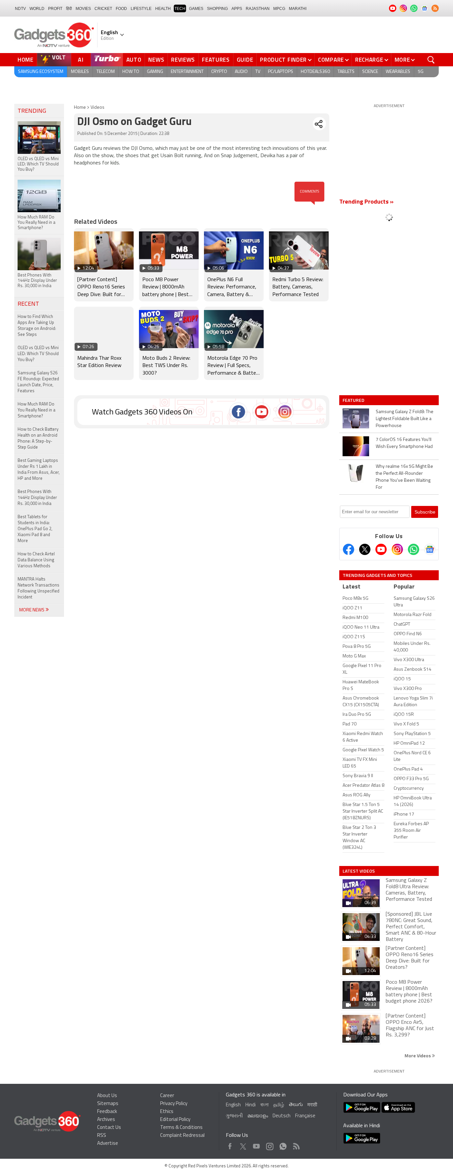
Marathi (297, 8)
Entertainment (187, 71)
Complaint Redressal (182, 1135)
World (37, 8)
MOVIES (83, 8)
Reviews (183, 59)
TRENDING (32, 111)
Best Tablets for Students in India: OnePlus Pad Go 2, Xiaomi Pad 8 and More (35, 529)
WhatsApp (283, 1145)
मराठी (312, 1105)
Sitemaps (107, 1103)
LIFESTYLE (141, 8)
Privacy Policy (173, 1103)
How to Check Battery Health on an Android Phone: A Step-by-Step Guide (38, 438)
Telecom (106, 71)
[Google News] (429, 549)
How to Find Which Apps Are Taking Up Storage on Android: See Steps (37, 326)
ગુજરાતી (234, 1116)
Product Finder (283, 59)
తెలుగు (296, 1104)
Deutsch (282, 1116)
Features (216, 59)
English (233, 1105)
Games (196, 8)
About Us (107, 1095)
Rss (295, 1145)
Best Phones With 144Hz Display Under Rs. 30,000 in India (37, 498)
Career (167, 1095)
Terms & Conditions (181, 1127)
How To (130, 71)
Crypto (219, 71)
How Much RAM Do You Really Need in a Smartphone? (36, 410)
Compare (331, 59)
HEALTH (163, 8)
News (156, 59)
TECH (179, 8)
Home (25, 59)
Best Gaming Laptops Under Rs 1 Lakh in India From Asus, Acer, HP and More (39, 470)
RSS (101, 1135)
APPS (236, 8)
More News (32, 610)
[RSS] (435, 8)
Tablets (346, 71)
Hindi (250, 1105)
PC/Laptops (280, 71)
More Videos (418, 1055)
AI (81, 59)
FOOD (121, 8)
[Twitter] (364, 549)
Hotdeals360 (315, 71)
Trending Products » (366, 202)
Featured (354, 400)
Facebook (230, 1145)
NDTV (20, 8)
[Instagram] (397, 549)
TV (257, 71)
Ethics (166, 1111)
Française (305, 1116)
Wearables (398, 71)
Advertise (107, 1143)
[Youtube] (381, 549)
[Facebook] (348, 549)
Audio (241, 71)
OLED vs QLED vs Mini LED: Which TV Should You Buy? (38, 354)
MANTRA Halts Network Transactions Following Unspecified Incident (38, 588)
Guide (245, 59)
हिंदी (69, 8)
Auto (134, 59)
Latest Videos (359, 871)
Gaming (155, 71)
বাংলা (264, 1105)
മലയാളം (257, 1116)
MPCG (279, 8)
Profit (55, 8)
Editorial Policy (175, 1119)
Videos (97, 107)
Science (370, 71)
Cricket (103, 8)
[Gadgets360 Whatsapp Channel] (413, 549)
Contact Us (109, 1127)
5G (420, 71)
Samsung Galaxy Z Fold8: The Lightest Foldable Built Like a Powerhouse (404, 418)
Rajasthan (258, 8)
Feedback (107, 1111)
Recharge (369, 59)
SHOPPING (217, 8)
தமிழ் (278, 1105)
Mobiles (80, 71)
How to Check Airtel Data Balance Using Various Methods (36, 560)
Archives (106, 1119)
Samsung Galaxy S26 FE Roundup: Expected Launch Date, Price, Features (38, 382)
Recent (28, 304)
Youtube (256, 1145)
